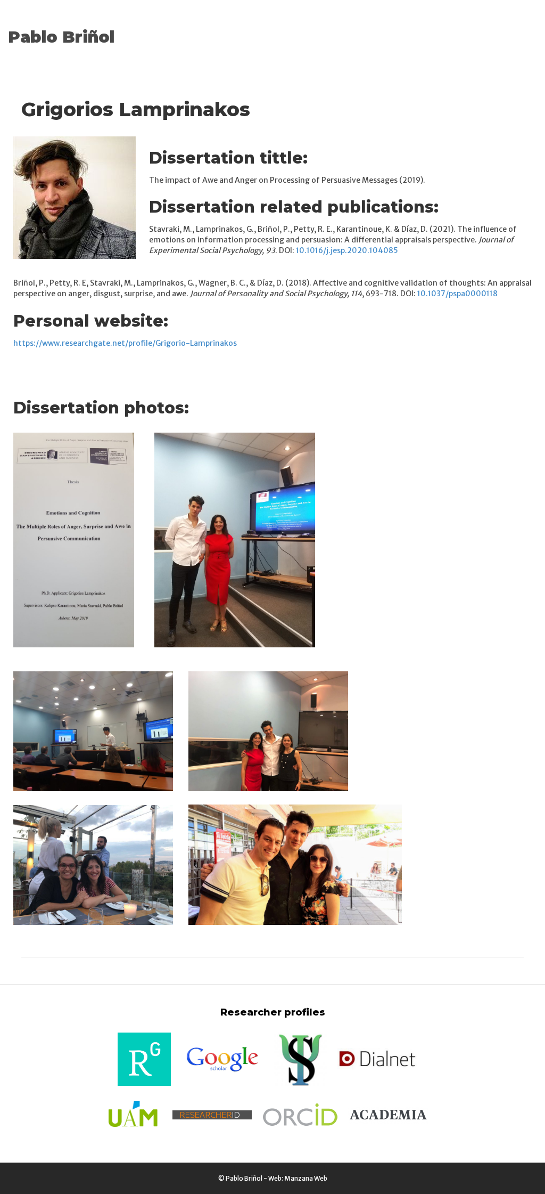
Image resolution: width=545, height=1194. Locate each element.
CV (441, 23)
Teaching (375, 23)
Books (247, 23)
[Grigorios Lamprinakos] (74, 196)
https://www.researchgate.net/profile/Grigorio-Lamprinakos (125, 343)
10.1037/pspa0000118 (457, 293)
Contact (155, 50)
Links (499, 23)
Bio (468, 23)
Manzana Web (305, 1178)
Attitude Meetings (309, 23)
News (150, 23)
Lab (414, 23)
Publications (198, 23)
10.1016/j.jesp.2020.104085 (347, 250)
